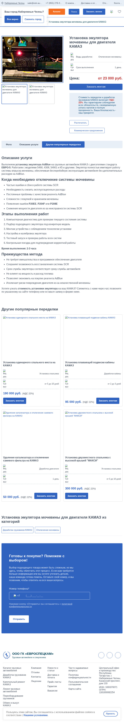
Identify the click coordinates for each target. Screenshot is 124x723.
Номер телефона (18, 588)
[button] (95, 87)
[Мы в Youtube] (110, 655)
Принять (110, 714)
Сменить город (33, 19)
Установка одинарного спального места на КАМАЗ (29, 364)
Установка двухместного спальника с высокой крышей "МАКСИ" (88, 459)
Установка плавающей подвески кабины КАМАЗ (89, 364)
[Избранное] (119, 12)
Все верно (12, 19)
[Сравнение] (112, 12)
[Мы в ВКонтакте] (101, 655)
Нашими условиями (36, 715)
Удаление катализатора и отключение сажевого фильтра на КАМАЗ (26, 459)
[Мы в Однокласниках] (118, 655)
